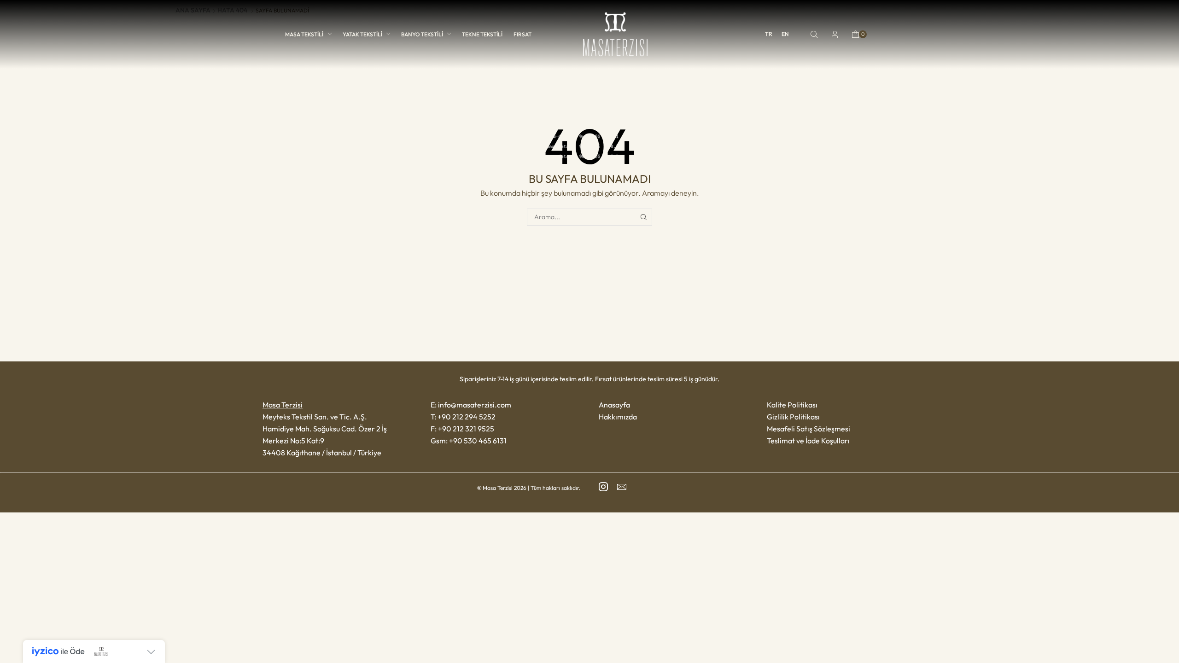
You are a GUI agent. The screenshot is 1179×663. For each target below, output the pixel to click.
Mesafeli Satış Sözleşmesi (808, 428)
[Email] (621, 486)
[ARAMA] (643, 217)
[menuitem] (768, 34)
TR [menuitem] (768, 34)
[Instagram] (603, 486)
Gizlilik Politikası (793, 416)
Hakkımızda (618, 416)
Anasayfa (614, 404)
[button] (814, 34)
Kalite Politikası (792, 404)
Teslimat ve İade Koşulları (808, 440)
